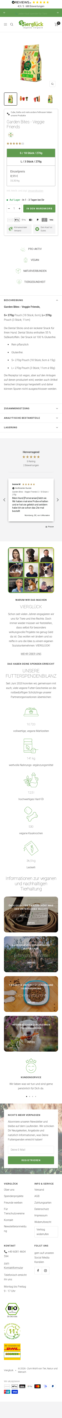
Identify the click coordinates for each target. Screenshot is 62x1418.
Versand (39, 1189)
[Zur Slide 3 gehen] (32, 1096)
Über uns (9, 1189)
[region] (31, 500)
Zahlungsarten (42, 1202)
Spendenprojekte (13, 1196)
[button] (31, 143)
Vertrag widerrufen (43, 1232)
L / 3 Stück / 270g (31, 161)
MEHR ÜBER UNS (31, 653)
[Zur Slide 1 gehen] (26, 1096)
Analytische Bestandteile (22, 418)
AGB (37, 1196)
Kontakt (8, 1220)
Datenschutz (41, 1209)
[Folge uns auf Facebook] (38, 1270)
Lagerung (10, 427)
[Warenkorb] (56, 24)
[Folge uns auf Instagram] (45, 1270)
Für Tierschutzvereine (14, 1211)
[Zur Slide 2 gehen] (29, 1096)
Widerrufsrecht (42, 1222)
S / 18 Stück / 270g (31, 153)
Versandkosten (35, 190)
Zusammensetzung (17, 408)
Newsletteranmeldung (15, 1228)
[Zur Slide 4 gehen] (35, 1096)
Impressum (40, 1215)
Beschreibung (13, 300)
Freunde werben (13, 1202)
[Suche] (11, 24)
